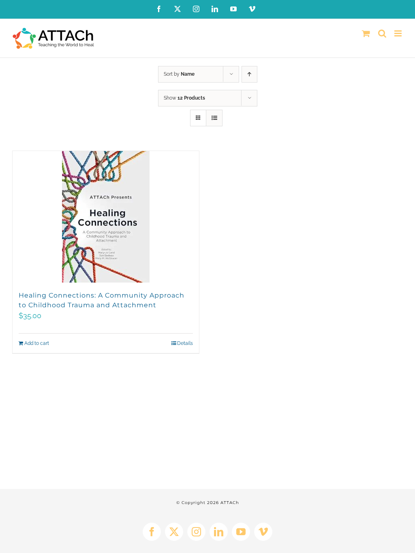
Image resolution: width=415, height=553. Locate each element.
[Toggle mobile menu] (398, 33)
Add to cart (36, 343)
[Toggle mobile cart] (366, 33)
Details (185, 343)
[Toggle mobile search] (382, 33)
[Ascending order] (249, 74)
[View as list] (214, 118)
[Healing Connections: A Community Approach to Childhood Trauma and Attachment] (106, 217)
